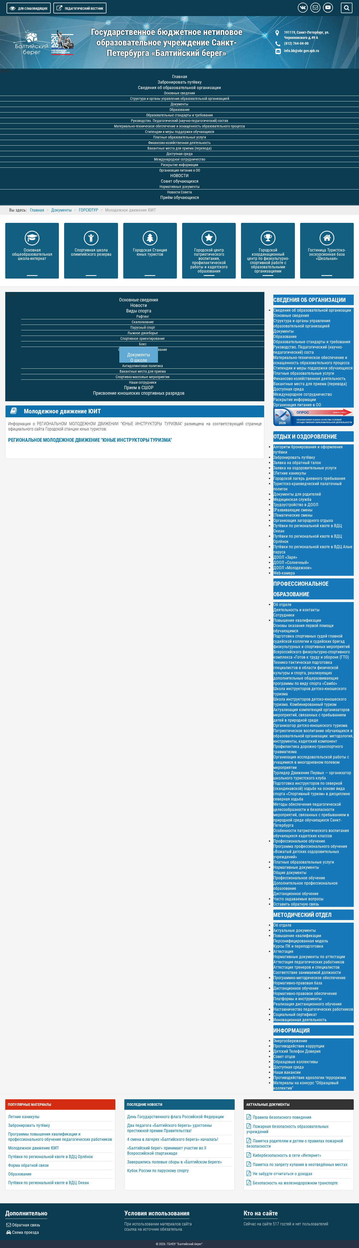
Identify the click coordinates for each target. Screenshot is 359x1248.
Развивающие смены (293, 510)
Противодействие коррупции (298, 1046)
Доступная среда (288, 389)
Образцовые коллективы (295, 1061)
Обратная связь (26, 1225)
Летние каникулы (290, 473)
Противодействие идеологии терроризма (309, 1077)
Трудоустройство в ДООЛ (295, 504)
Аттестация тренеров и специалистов (306, 967)
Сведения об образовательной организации (312, 310)
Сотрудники (283, 615)
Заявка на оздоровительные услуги (304, 467)
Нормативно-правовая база (297, 982)
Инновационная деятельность (300, 1019)
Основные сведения (291, 315)
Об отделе (282, 604)
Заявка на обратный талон (297, 462)
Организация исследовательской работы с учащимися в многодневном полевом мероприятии (311, 762)
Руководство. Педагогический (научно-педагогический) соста (308, 350)
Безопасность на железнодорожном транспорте (295, 1182)
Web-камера (284, 573)
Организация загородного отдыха (303, 520)
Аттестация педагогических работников (308, 961)
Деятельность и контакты (296, 609)
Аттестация (283, 951)
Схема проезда (25, 1232)
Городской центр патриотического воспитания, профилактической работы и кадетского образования (209, 261)
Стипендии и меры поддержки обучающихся (313, 368)
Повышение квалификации (297, 620)
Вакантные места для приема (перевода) (310, 383)
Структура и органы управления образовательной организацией (301, 323)
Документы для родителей (297, 494)
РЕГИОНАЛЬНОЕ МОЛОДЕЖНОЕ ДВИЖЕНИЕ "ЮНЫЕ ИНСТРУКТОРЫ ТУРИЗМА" (90, 440)
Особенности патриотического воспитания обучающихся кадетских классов (311, 833)
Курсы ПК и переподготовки (298, 946)
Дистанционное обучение (296, 893)
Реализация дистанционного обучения (307, 1004)
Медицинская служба (292, 499)
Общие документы (289, 872)
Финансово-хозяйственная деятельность (309, 378)
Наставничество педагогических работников (313, 1009)
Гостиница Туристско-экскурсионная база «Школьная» (327, 254)
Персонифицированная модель (300, 940)
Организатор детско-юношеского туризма (310, 725)
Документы (283, 331)
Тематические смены (293, 515)
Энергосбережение (290, 1040)
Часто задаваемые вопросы (298, 898)
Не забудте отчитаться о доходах (282, 1173)
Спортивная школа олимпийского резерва (91, 252)
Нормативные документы (296, 867)
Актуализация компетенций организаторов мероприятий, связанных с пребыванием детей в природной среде (311, 715)
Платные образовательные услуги (303, 373)
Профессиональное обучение (299, 841)
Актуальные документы (294, 930)
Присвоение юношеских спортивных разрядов (138, 393)
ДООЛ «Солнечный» (291, 562)
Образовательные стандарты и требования (311, 341)
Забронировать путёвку (294, 457)
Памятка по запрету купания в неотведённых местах (300, 1164)
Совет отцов (284, 1056)
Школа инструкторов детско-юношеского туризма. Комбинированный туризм (309, 702)
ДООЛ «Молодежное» (292, 567)
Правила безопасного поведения (282, 1117)
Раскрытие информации (294, 399)
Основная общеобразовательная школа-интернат (32, 254)
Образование (285, 336)
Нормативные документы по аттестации (309, 956)
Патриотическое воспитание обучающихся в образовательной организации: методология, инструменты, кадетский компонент (313, 736)
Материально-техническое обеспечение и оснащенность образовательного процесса (311, 360)
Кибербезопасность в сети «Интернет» (287, 1155)
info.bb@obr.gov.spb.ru (301, 51)
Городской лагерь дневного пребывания (309, 478)
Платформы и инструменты (297, 998)
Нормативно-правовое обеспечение (305, 993)
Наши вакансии (287, 1072)
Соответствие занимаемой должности (307, 972)
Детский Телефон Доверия (297, 1051)
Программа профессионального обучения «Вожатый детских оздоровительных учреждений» (310, 851)
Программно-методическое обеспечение (309, 977)
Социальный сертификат (295, 1014)
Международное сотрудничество (302, 394)
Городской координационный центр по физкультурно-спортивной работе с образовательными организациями (268, 261)
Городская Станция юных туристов (150, 252)
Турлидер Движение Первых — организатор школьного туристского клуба (312, 775)
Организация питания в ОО (297, 404)
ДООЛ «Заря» (285, 557)
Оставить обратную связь (296, 904)
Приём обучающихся (179, 197)
